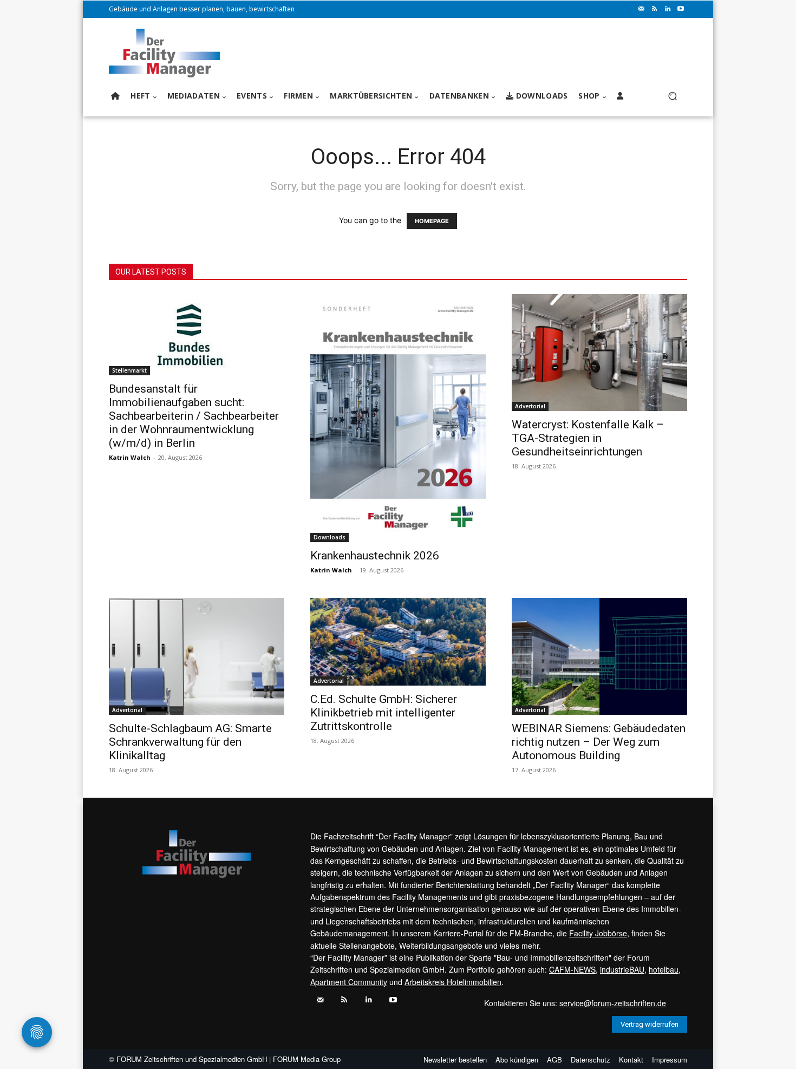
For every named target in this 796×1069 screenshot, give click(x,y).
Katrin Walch (130, 457)
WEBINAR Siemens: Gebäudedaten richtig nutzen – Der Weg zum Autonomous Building (599, 742)
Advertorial (530, 406)
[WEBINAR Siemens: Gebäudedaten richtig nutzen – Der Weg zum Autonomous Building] (599, 656)
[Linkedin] (667, 9)
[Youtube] (680, 9)
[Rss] (654, 9)
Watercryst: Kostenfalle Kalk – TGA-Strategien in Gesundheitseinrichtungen (588, 438)
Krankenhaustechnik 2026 (374, 555)
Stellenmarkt (129, 370)
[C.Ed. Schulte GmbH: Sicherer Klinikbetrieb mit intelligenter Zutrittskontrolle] (398, 642)
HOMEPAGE (432, 221)
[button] (672, 96)
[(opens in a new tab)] (196, 334)
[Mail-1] (641, 9)
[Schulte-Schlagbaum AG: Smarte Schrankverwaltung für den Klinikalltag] (196, 656)
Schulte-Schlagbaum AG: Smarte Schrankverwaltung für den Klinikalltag (190, 742)
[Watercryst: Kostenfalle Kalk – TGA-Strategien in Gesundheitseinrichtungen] (599, 352)
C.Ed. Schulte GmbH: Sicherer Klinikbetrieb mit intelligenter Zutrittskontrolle (383, 713)
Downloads (329, 537)
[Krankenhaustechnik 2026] (398, 418)
